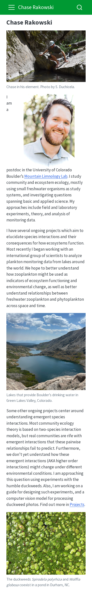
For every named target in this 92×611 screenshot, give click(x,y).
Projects (77, 504)
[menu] (11, 7)
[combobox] (80, 7)
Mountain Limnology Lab (45, 176)
